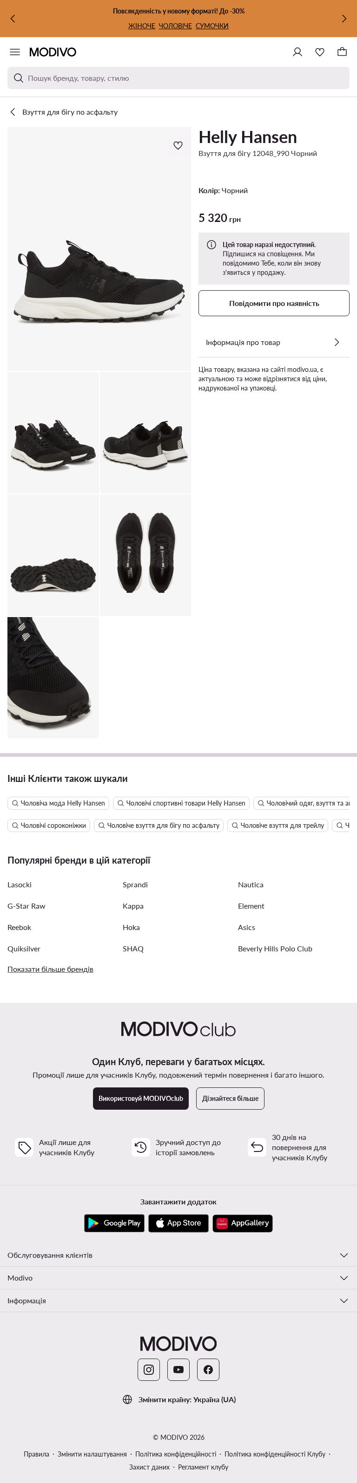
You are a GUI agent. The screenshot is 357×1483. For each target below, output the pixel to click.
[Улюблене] (320, 52)
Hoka (131, 927)
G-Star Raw (26, 905)
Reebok (19, 927)
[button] (99, 249)
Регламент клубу (203, 1467)
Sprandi (135, 884)
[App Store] (178, 1223)
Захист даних (149, 1467)
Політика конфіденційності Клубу (275, 1454)
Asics (246, 927)
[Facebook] (208, 1370)
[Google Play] (114, 1223)
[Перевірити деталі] (336, 342)
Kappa (133, 905)
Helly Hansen (247, 136)
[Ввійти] (297, 52)
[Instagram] (149, 1370)
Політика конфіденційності (175, 1454)
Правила (36, 1454)
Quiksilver (23, 948)
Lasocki (19, 884)
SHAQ (133, 948)
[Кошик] (342, 52)
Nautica (251, 884)
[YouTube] (178, 1370)
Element (251, 905)
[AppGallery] (242, 1223)
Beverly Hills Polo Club (275, 948)
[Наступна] (344, 18)
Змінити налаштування (92, 1454)
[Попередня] (13, 18)
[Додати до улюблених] (179, 145)
